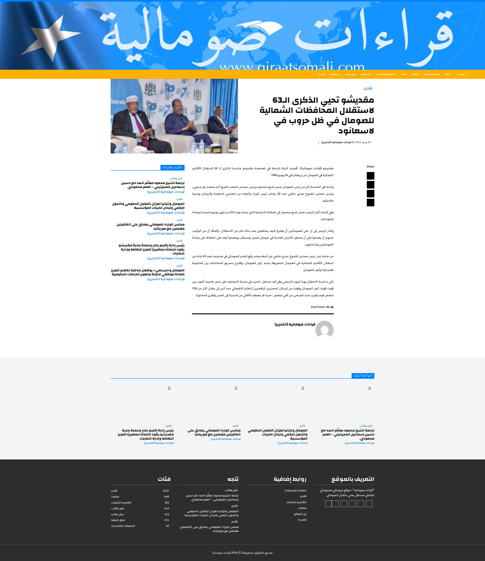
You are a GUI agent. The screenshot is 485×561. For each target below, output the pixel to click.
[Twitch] (343, 503)
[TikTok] (352, 503)
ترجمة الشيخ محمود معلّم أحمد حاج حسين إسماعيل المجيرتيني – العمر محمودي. (153, 185)
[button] (73, 74)
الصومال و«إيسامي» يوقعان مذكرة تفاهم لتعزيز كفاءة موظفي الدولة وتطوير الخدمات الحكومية (148, 272)
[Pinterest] (370, 193)
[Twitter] (370, 185)
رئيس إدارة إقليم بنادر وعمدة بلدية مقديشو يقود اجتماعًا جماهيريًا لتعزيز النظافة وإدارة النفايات (152, 249)
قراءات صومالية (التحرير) (336, 142)
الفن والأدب (176, 179)
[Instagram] (360, 503)
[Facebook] (370, 176)
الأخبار (368, 88)
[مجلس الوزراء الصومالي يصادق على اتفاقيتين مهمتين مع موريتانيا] (209, 403)
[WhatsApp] (370, 202)
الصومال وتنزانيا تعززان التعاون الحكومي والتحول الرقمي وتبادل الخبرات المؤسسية (148, 206)
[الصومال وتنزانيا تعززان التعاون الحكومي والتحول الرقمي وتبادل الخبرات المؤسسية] (275, 403)
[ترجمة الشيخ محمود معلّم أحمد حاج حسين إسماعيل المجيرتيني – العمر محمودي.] (342, 403)
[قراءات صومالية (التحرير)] (324, 330)
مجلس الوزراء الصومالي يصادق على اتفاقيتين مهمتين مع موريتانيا (151, 226)
